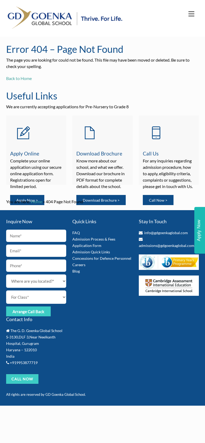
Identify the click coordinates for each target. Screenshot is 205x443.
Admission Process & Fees (93, 239)
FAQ (76, 232)
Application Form (86, 245)
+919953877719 (24, 362)
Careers (78, 264)
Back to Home (19, 78)
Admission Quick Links (91, 252)
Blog (76, 271)
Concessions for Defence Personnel (101, 258)
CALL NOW (22, 379)
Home (36, 201)
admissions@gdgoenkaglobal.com (166, 245)
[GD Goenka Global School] (65, 27)
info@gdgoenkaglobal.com (166, 232)
